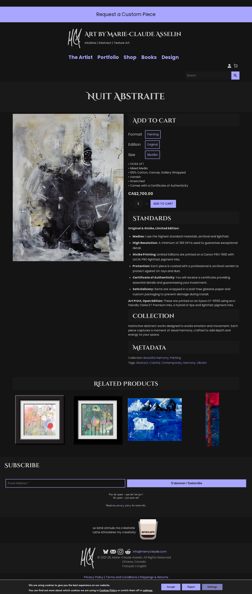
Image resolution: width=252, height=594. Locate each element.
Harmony (189, 363)
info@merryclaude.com (150, 551)
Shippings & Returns (154, 577)
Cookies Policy (108, 590)
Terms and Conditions (121, 577)
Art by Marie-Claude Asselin (133, 34)
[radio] (153, 134)
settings (147, 590)
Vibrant (202, 363)
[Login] (229, 65)
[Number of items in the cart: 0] (235, 65)
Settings (212, 586)
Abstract (142, 363)
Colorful (154, 363)
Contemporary (171, 363)
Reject (191, 586)
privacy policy (123, 505)
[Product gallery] (68, 187)
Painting (175, 358)
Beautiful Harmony (156, 358)
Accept (171, 586)
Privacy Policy (93, 577)
